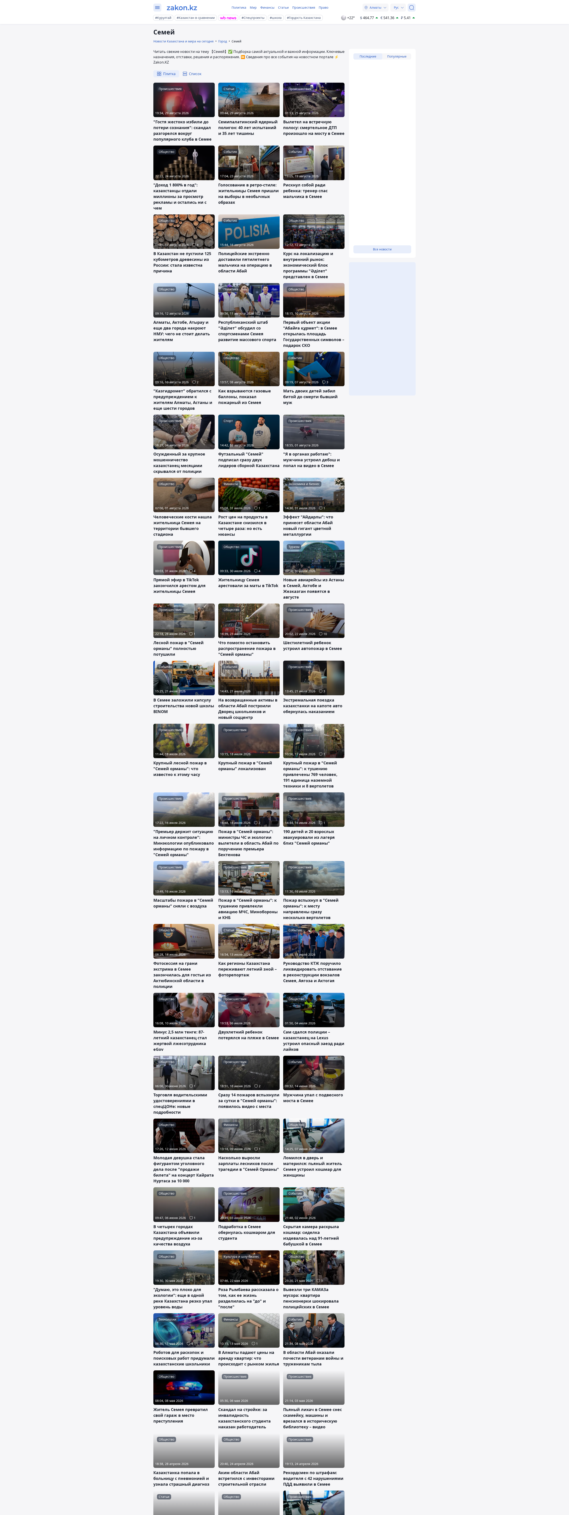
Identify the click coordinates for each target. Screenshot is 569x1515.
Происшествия (303, 7)
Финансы (267, 7)
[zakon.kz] (182, 7)
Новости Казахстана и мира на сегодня (183, 41)
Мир (253, 7)
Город (222, 41)
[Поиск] (412, 8)
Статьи (283, 7)
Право (323, 7)
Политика (239, 7)
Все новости (382, 249)
